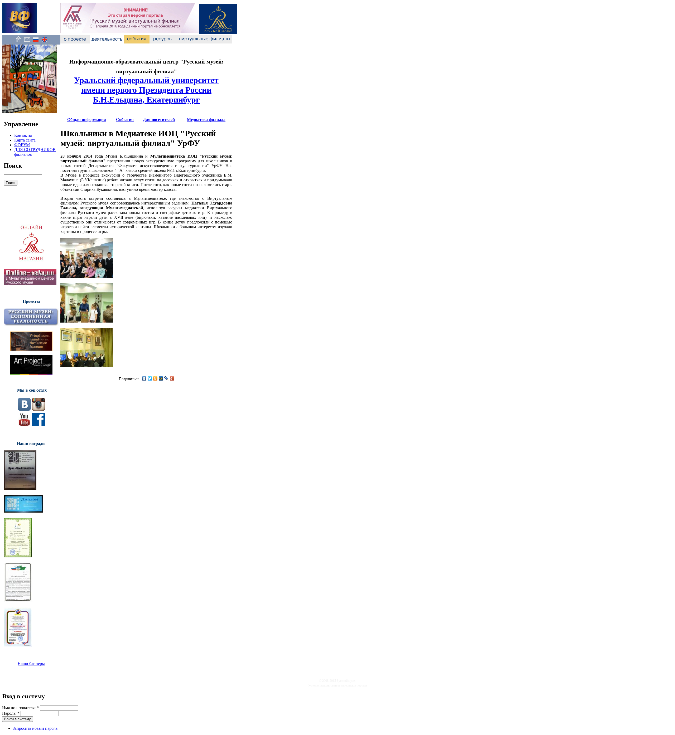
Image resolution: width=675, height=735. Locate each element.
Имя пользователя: (20, 707)
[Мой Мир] (161, 378)
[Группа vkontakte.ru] (24, 409)
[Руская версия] (35, 42)
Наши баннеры (31, 663)
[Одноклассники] (155, 378)
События (125, 119)
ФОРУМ (22, 145)
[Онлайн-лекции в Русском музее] (30, 283)
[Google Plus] (172, 378)
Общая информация (86, 119)
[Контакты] (27, 42)
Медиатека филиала (206, 119)
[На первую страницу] (18, 42)
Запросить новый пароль (35, 728)
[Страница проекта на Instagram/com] (38, 409)
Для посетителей (159, 119)
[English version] (44, 42)
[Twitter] (150, 378)
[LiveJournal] (166, 378)
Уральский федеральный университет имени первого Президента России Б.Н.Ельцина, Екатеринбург (146, 89)
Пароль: (11, 713)
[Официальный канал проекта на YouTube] (24, 424)
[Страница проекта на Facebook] (38, 424)
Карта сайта (25, 140)
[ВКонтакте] (144, 378)
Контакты (23, 135)
